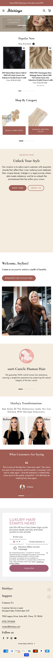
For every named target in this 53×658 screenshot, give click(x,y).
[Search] (44, 10)
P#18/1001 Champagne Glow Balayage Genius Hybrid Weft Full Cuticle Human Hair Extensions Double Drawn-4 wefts (40, 76)
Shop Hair (17, 188)
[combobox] (16, 541)
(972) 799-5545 (8, 621)
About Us (36, 188)
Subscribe (29, 568)
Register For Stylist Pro (19, 278)
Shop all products (24, 44)
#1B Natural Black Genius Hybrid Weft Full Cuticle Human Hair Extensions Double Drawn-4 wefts (14, 75)
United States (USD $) (25, 643)
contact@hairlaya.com (11, 626)
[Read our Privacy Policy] (47, 552)
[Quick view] (24, 48)
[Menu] (3, 10)
